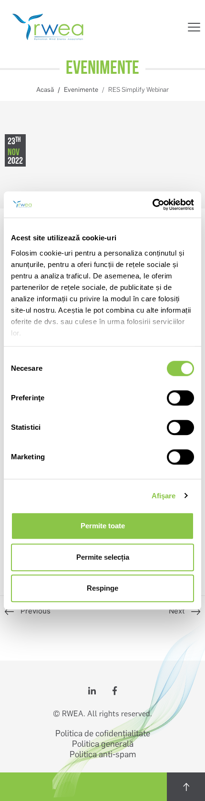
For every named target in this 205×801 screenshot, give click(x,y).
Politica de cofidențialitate (102, 733)
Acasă (45, 90)
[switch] (180, 397)
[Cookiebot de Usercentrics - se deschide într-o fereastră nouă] (152, 204)
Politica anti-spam (103, 754)
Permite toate (103, 526)
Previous (35, 610)
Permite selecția (102, 557)
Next (177, 610)
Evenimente (81, 90)
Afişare (164, 496)
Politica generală (102, 744)
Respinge (102, 588)
